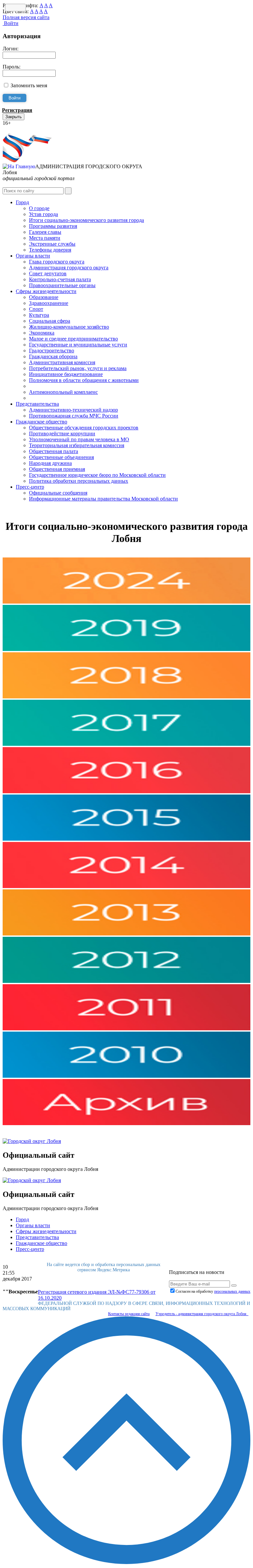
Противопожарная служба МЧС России (73, 416)
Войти (10, 23)
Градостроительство (51, 350)
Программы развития (53, 226)
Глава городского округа (56, 261)
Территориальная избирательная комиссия (76, 445)
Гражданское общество (41, 421)
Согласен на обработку (213, 1291)
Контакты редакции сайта (129, 1313)
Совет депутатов (48, 273)
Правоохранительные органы (62, 285)
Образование (43, 297)
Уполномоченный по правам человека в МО (79, 439)
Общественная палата (53, 451)
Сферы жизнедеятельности (46, 291)
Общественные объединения (61, 457)
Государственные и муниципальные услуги (78, 344)
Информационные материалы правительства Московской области (103, 498)
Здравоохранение (48, 303)
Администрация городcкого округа (68, 267)
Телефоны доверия (50, 250)
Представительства (37, 404)
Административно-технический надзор (73, 410)
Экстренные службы (52, 244)
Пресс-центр (30, 487)
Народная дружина (50, 463)
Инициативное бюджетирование (66, 374)
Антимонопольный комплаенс (63, 392)
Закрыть (13, 116)
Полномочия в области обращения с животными (84, 380)
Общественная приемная (57, 469)
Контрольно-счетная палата (60, 279)
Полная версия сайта (26, 17)
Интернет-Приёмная (26, 129)
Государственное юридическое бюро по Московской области (97, 475)
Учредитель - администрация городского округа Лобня (201, 1313)
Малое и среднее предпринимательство (73, 338)
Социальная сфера (49, 321)
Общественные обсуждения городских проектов (83, 427)
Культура (39, 315)
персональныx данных (232, 1291)
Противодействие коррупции (62, 433)
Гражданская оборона (53, 356)
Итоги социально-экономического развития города (86, 220)
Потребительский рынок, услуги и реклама (77, 368)
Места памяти (44, 238)
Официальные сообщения (58, 493)
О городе (39, 208)
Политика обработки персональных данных (78, 481)
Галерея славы (45, 232)
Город (22, 202)
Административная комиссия (62, 362)
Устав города (43, 214)
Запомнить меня (29, 85)
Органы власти (33, 255)
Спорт (36, 309)
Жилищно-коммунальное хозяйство (69, 327)
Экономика (41, 333)
